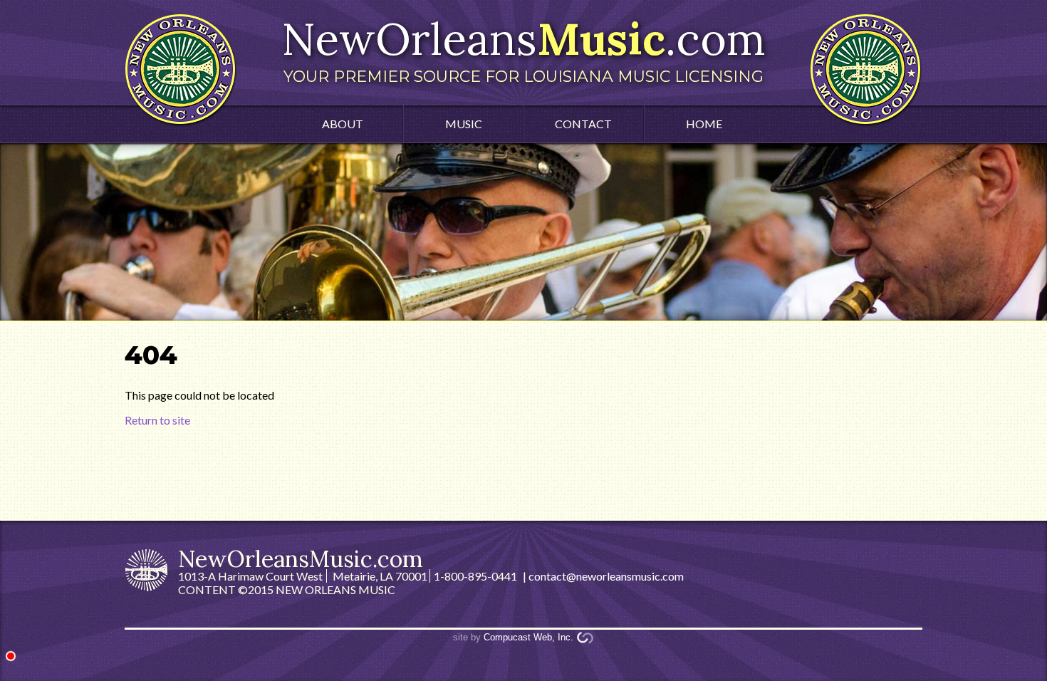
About (342, 123)
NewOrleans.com (523, 48)
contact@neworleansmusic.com (606, 576)
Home (704, 123)
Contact (583, 123)
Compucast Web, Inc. (528, 637)
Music (463, 123)
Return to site (157, 420)
